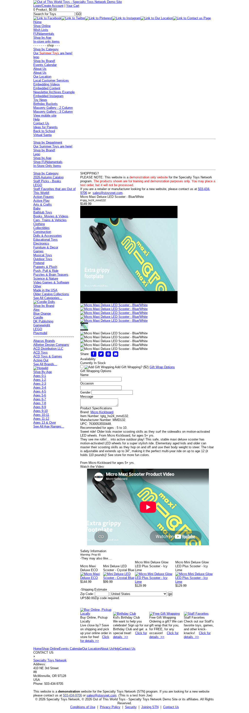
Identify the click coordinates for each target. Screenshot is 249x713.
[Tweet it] (101, 354)
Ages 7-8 (39, 403)
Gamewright (41, 325)
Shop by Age (42, 37)
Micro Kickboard (101, 412)
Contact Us (41, 123)
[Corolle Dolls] (44, 302)
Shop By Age (42, 372)
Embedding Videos (46, 84)
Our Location (42, 76)
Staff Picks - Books (47, 181)
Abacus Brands (44, 341)
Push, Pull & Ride (45, 271)
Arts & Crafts (42, 204)
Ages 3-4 (39, 387)
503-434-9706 (72, 695)
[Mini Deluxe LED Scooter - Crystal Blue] (119, 578)
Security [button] (131, 707)
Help (36, 119)
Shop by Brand (43, 306)
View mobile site (44, 115)
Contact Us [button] (171, 707)
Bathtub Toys (42, 212)
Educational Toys (45, 239)
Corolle (38, 317)
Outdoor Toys (42, 259)
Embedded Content (46, 88)
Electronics (41, 243)
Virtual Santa (42, 135)
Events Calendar (45, 65)
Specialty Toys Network (50, 660)
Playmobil (40, 333)
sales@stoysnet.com (108, 193)
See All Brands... (45, 364)
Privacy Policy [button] (110, 707)
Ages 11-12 (41, 418)
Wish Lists (40, 30)
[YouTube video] (129, 302)
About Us (39, 69)
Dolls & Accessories (47, 236)
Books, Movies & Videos (50, 216)
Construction (42, 232)
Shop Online (42, 26)
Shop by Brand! (44, 61)
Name (84, 375)
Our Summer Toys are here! (52, 146)
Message (86, 396)
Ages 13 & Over (44, 422)
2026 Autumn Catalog (48, 177)
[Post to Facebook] (93, 354)
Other (37, 286)
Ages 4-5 (39, 391)
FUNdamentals (43, 34)
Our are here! (52, 53)
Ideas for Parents (45, 127)
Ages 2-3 (39, 383)
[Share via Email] (115, 354)
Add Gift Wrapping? (131, 367)
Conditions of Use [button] (82, 707)
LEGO (37, 185)
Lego (36, 154)
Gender (85, 392)
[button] (114, 305)
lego (36, 57)
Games (38, 251)
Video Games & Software (51, 282)
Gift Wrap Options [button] (162, 367)
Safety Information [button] (93, 551)
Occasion (87, 383)
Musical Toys (42, 255)
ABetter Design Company (51, 345)
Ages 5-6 (39, 395)
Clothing (39, 224)
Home (37, 22)
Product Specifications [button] (96, 408)
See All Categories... (47, 298)
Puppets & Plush (45, 267)
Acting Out (40, 360)
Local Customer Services (51, 80)
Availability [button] (88, 359)
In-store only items (46, 41)
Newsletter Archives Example (54, 92)
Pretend (38, 263)
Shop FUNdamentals (47, 162)
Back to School (44, 131)
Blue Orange (42, 313)
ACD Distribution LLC (48, 348)
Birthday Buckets (45, 104)
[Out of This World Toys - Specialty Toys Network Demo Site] (77, 2)
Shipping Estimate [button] (93, 589)
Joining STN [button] (150, 707)
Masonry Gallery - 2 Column (53, 108)
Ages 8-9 (39, 407)
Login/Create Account (48, 6)
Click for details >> (94, 639)
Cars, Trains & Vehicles (50, 220)
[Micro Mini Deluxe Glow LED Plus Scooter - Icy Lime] (155, 582)
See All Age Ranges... (48, 426)
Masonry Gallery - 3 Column (53, 111)
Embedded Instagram (48, 96)
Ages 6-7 (39, 399)
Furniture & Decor (45, 247)
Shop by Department (47, 142)
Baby (37, 208)
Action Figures (43, 197)
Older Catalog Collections (51, 294)
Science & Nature (45, 278)
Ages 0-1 (39, 376)
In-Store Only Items (47, 166)
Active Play (41, 200)
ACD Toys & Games (47, 356)
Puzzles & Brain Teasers (50, 274)
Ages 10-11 (41, 415)
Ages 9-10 (40, 411)
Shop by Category (46, 49)
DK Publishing (43, 321)
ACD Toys (40, 352)
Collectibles (41, 228)
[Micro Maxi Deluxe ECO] (91, 578)
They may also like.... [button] (96, 558)
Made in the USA (45, 290)
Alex (36, 309)
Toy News (40, 100)
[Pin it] (108, 354)
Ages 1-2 (39, 380)
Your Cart (72, 6)
